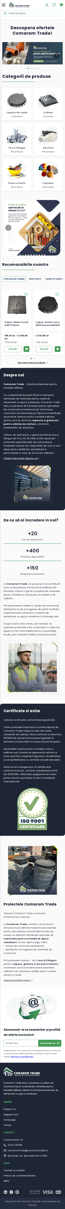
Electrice (35, 278)
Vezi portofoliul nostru (17, 980)
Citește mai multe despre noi (21, 458)
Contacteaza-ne (13, 1139)
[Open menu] (3, 5)
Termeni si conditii (14, 1170)
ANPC (7, 1180)
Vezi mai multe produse (31, 362)
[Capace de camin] (17, 104)
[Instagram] (17, 1192)
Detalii (13, 349)
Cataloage (10, 1119)
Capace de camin (14, 278)
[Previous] (8, 55)
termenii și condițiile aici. (22, 1056)
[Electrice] (48, 139)
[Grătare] (48, 104)
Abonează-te (47, 1043)
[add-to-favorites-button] (26, 294)
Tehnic (7, 1125)
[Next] (57, 55)
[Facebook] (11, 1192)
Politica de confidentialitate (19, 1175)
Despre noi (10, 1109)
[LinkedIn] (5, 1192)
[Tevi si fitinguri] (17, 139)
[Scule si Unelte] (17, 174)
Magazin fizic (11, 1114)
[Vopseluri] (48, 174)
